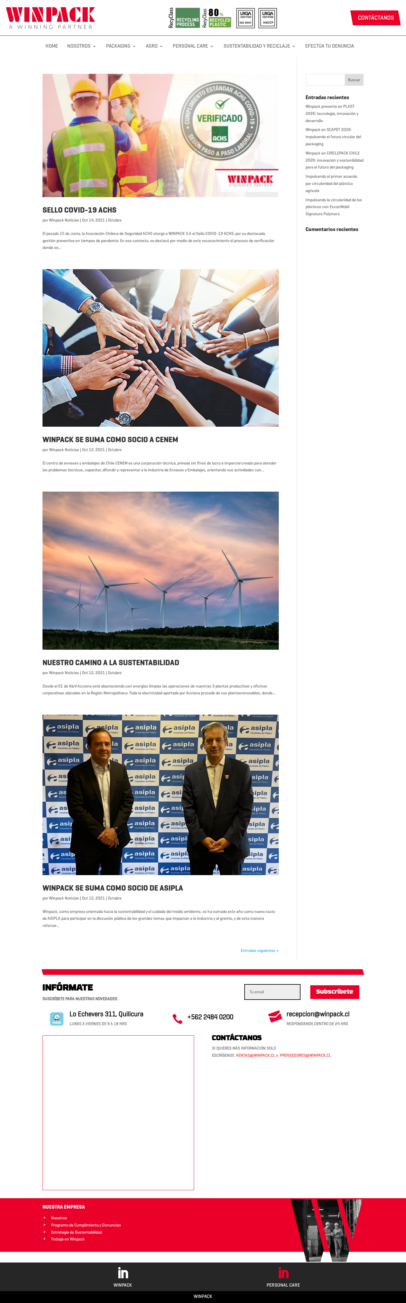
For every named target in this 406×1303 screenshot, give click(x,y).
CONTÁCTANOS (375, 17)
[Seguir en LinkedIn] (123, 1273)
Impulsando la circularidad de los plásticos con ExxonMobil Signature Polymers (334, 207)
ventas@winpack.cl (255, 1055)
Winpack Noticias (64, 220)
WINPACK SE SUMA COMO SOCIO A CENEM (110, 439)
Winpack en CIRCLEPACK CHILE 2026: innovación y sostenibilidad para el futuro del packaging (334, 160)
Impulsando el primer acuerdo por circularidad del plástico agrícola (331, 183)
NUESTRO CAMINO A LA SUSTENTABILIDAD (111, 662)
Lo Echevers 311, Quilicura (107, 1014)
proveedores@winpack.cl (305, 1055)
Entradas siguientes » (260, 950)
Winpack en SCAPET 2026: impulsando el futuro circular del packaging (333, 136)
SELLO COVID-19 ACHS (80, 210)
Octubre (115, 220)
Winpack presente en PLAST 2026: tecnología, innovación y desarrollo (332, 113)
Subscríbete (334, 992)
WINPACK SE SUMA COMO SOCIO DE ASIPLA (113, 888)
